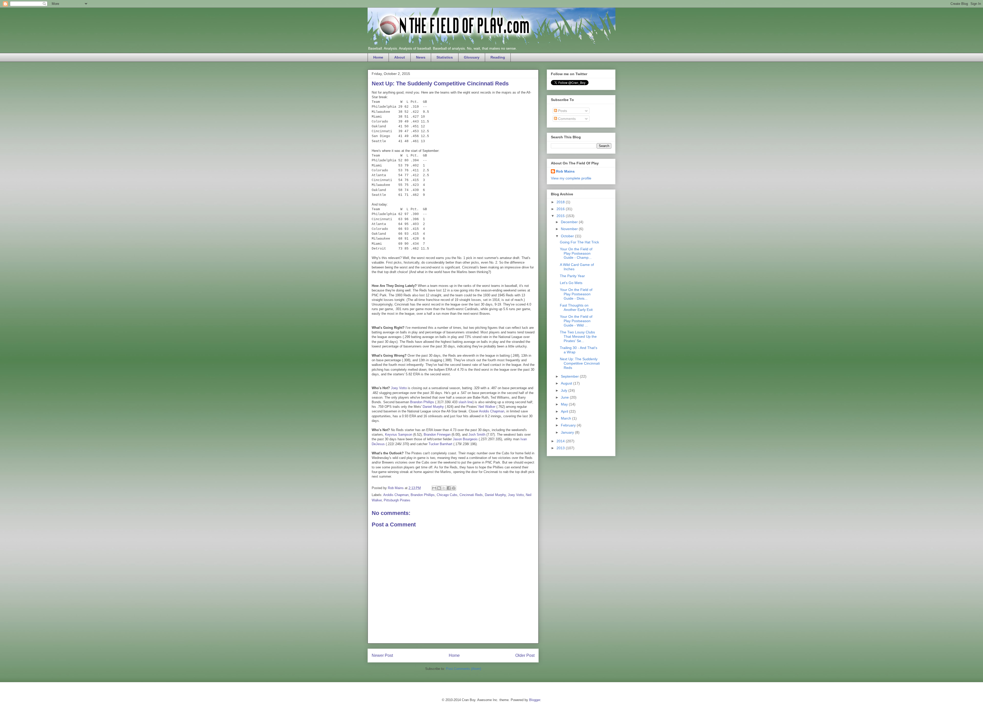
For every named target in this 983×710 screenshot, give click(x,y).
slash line (465, 402)
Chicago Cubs (447, 495)
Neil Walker (486, 407)
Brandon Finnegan (437, 434)
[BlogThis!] (439, 488)
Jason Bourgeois (465, 439)
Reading (497, 57)
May (565, 404)
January (568, 432)
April (565, 411)
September (570, 376)
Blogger (534, 700)
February (569, 425)
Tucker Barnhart (440, 444)
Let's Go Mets (571, 283)
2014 (561, 441)
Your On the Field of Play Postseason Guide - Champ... (576, 253)
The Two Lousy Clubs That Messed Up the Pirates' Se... (578, 336)
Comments (566, 119)
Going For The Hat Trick (579, 242)
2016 (561, 209)
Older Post (525, 655)
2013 (561, 448)
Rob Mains (565, 171)
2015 (561, 216)
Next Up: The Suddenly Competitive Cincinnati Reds (580, 363)
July (564, 390)
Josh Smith (476, 434)
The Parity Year (572, 276)
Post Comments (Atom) (463, 669)
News (420, 57)
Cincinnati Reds (471, 495)
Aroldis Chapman (491, 411)
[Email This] (434, 488)
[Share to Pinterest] (453, 488)
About (399, 57)
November (570, 229)
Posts (562, 111)
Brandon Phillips (422, 402)
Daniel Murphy (433, 407)
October (568, 236)
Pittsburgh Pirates (397, 500)
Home (378, 57)
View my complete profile (571, 178)
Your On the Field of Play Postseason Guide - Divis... (576, 294)
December (570, 222)
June (565, 397)
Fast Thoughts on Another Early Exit (576, 307)
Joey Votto (399, 388)
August (567, 383)
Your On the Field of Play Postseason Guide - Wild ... (576, 320)
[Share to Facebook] (448, 488)
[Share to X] (443, 488)
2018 (561, 202)
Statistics (444, 57)
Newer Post (382, 655)
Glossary (471, 57)
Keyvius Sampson (398, 434)
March (566, 418)
